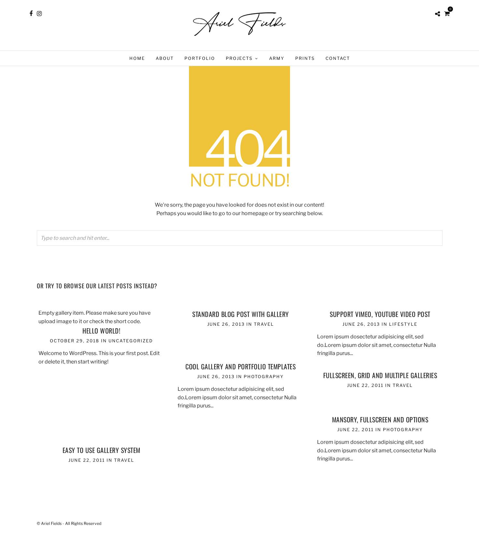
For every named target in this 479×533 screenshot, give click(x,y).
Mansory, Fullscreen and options (380, 419)
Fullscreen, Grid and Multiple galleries (380, 375)
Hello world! (101, 330)
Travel (264, 324)
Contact (338, 58)
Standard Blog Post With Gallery (240, 314)
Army (276, 58)
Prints (305, 58)
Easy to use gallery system (101, 450)
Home (137, 58)
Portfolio (199, 58)
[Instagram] (39, 14)
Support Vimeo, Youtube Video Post (380, 314)
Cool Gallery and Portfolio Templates (240, 366)
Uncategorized (131, 340)
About (165, 58)
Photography (264, 376)
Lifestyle (403, 324)
